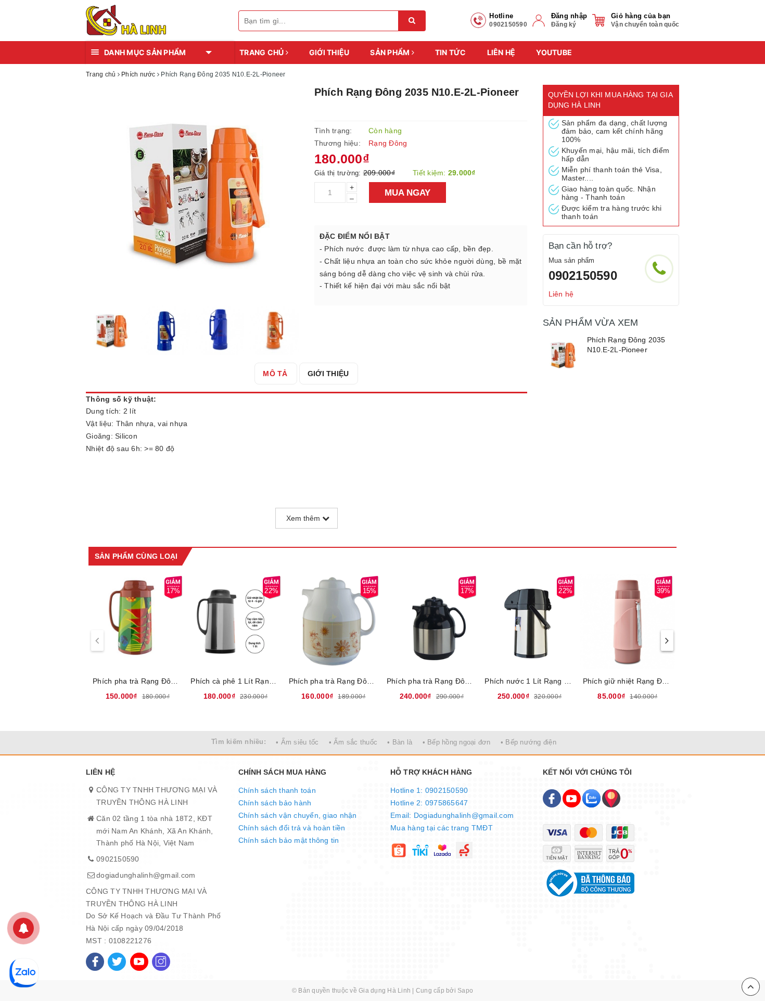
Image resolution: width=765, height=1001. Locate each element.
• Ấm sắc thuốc (353, 742)
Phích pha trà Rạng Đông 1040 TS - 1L (137, 681)
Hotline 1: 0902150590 (429, 790)
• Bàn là (399, 742)
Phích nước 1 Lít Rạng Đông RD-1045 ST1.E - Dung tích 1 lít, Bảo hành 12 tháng (529, 681)
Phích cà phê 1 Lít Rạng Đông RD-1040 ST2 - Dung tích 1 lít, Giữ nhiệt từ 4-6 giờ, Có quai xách (235, 681)
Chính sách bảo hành (275, 803)
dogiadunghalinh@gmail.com (145, 875)
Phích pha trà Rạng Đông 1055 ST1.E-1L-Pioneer (431, 681)
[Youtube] (139, 962)
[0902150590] (659, 268)
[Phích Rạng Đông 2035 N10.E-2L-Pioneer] (562, 354)
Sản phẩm (390, 52)
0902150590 (583, 275)
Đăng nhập (569, 16)
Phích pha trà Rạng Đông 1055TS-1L (333, 681)
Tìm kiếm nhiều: (238, 742)
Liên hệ (501, 52)
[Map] (611, 798)
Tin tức (450, 52)
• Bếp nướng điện (528, 742)
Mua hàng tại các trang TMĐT (441, 828)
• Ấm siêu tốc (297, 742)
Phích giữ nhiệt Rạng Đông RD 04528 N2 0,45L (627, 681)
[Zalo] (591, 798)
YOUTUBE (554, 52)
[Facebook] (95, 962)
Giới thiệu (329, 52)
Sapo (465, 990)
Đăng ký (564, 24)
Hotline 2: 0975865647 (429, 803)
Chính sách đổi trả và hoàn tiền (292, 828)
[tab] (275, 373)
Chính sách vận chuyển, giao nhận (297, 815)
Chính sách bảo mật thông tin (288, 840)
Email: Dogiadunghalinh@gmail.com (452, 815)
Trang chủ (262, 52)
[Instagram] (161, 962)
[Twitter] (117, 962)
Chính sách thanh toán (277, 790)
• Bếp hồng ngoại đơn (457, 742)
